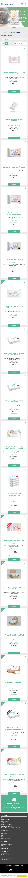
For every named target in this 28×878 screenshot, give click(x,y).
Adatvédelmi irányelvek (6, 844)
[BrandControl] (14, 870)
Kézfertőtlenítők (5, 821)
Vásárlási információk (6, 845)
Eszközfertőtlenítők (6, 818)
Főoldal (2, 29)
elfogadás (22, 875)
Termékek (8, 29)
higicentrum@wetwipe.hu (7, 858)
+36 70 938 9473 (5, 859)
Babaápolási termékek (16, 29)
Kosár (2, 836)
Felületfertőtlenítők (5, 819)
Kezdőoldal (4, 833)
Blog (2, 835)
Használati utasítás (5, 838)
